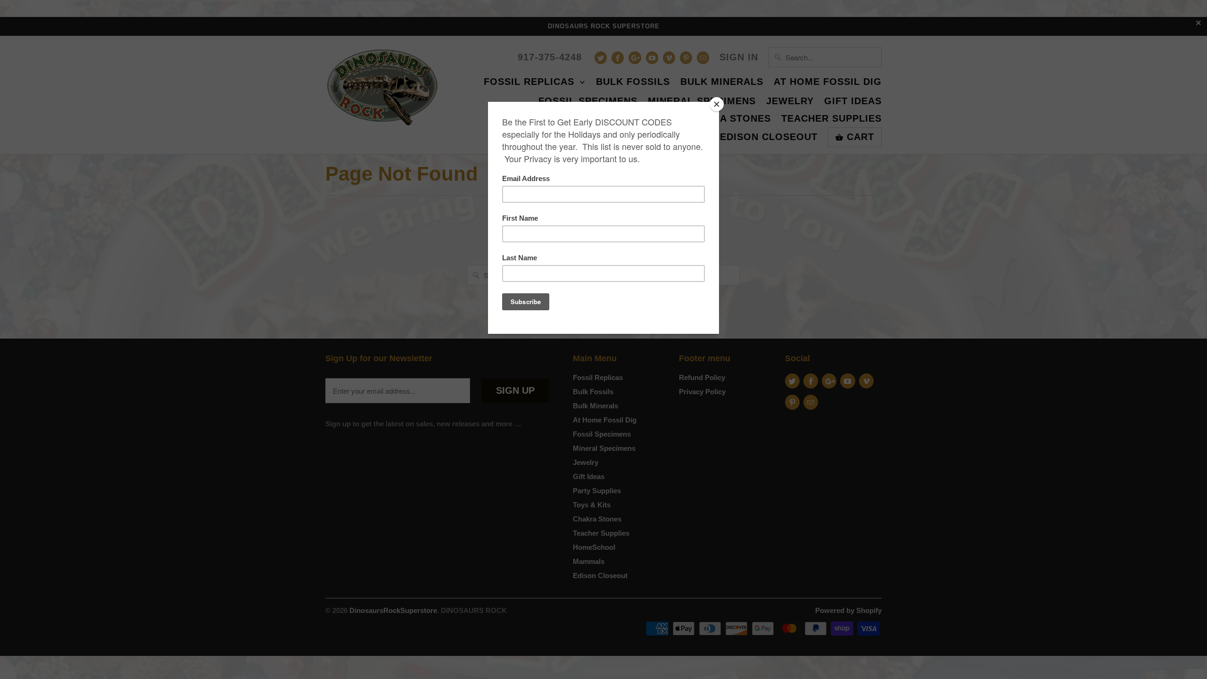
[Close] (717, 104)
